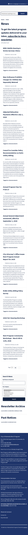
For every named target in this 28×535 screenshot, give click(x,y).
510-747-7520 (7, 442)
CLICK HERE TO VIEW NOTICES (8, 422)
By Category (6, 386)
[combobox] (17, 4)
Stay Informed (4, 517)
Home (2, 19)
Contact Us (3, 515)
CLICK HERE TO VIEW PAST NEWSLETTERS (11, 410)
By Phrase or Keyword (8, 379)
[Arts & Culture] (14, 391)
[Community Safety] (14, 394)
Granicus (25, 527)
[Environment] (14, 396)
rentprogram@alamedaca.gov (11, 444)
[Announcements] (14, 390)
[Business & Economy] (14, 393)
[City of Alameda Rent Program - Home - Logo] (10, 8)
